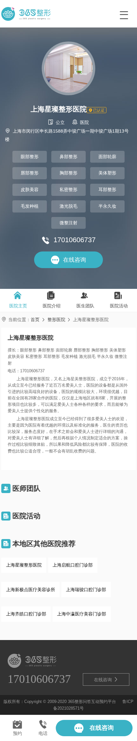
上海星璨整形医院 (24, 564)
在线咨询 (106, 679)
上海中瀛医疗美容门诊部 (81, 613)
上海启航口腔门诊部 (73, 564)
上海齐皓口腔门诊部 (26, 613)
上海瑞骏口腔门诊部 (86, 589)
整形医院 (56, 319)
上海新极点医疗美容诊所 (30, 589)
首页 (35, 319)
